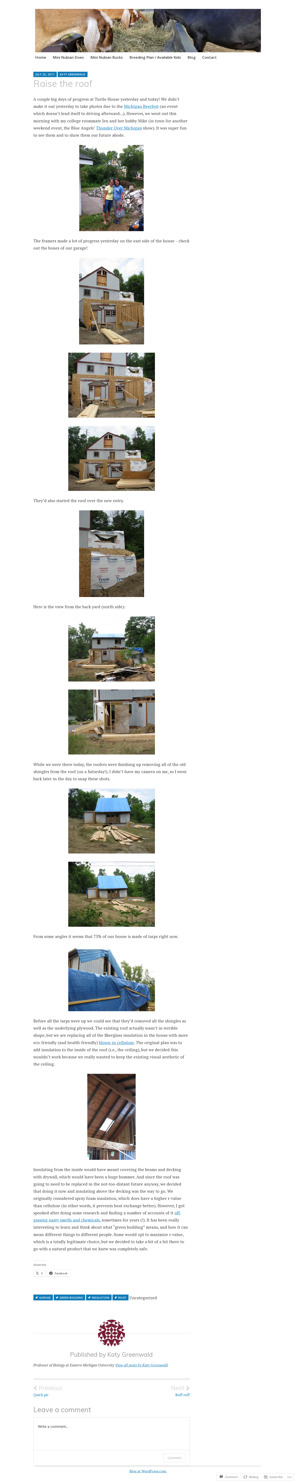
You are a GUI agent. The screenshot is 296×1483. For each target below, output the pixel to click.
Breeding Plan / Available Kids (155, 57)
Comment (174, 1458)
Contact (209, 57)
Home (40, 57)
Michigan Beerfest (141, 106)
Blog (191, 57)
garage (45, 1298)
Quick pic (47, 1390)
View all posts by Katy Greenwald (141, 1365)
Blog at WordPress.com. (148, 1471)
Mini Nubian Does (68, 57)
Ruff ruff (180, 1390)
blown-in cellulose (116, 1042)
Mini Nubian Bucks (106, 57)
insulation (100, 1298)
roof (122, 1298)
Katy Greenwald (72, 74)
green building (71, 1298)
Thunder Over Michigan (119, 128)
